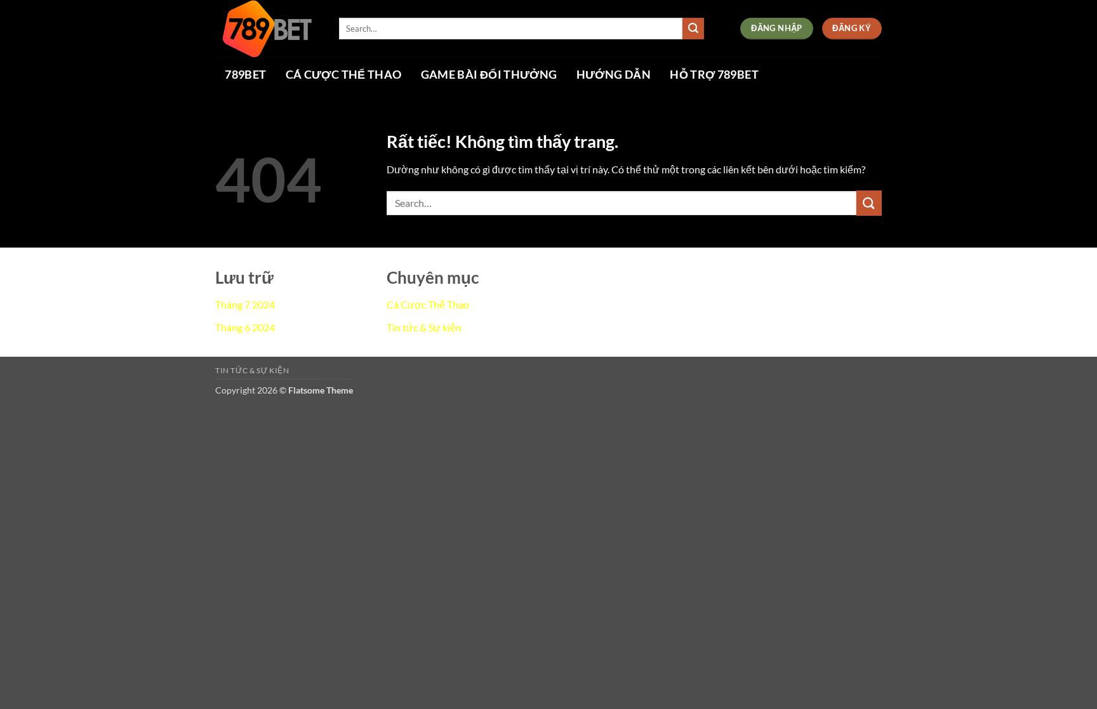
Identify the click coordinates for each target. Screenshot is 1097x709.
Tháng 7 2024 (245, 304)
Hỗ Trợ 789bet (714, 75)
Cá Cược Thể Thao (344, 75)
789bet (245, 75)
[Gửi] (693, 28)
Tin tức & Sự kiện (424, 327)
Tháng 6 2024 (245, 327)
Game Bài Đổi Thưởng (489, 75)
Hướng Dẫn (613, 75)
